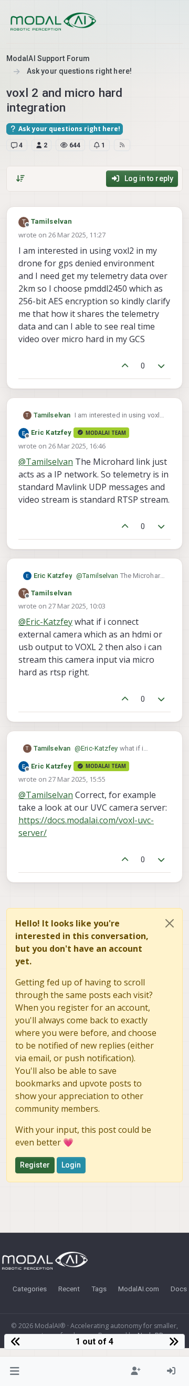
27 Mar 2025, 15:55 (77, 779)
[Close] (169, 923)
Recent (69, 1288)
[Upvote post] (125, 366)
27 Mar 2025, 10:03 (77, 606)
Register (35, 1165)
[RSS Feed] (122, 145)
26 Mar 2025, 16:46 (77, 446)
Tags (99, 1288)
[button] (15, 1371)
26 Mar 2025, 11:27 (77, 235)
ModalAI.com (138, 1288)
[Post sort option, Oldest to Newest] (20, 178)
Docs (179, 1288)
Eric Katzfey (51, 432)
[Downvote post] (161, 366)
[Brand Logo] (53, 22)
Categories (30, 1288)
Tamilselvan (51, 221)
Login (71, 1165)
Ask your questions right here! (68, 128)
